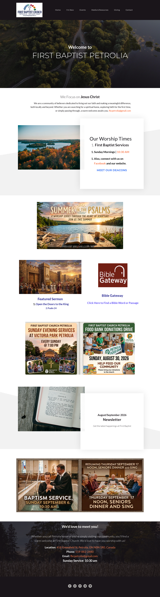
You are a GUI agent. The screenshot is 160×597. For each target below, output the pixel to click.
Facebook (100, 163)
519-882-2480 (84, 551)
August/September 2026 (112, 415)
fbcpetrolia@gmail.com (84, 556)
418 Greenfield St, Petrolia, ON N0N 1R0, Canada (86, 547)
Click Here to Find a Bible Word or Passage (112, 302)
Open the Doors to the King (52, 304)
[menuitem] (58, 10)
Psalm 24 (52, 308)
